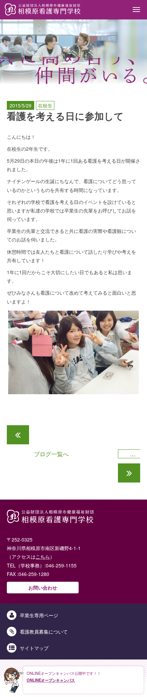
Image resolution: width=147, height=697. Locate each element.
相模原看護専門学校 (43, 9)
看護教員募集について (44, 631)
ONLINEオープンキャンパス (51, 680)
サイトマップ (34, 647)
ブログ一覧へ (51, 454)
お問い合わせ (42, 587)
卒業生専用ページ (39, 615)
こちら (43, 556)
